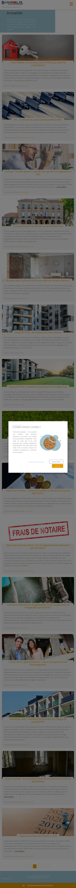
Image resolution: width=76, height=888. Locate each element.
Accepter (58, 466)
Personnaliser (56, 462)
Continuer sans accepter (36, 462)
